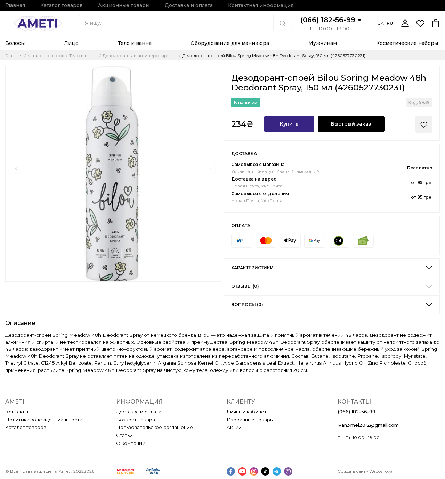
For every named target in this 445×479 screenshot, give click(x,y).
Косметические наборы (407, 43)
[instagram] (254, 471)
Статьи (124, 435)
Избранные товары (250, 419)
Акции (234, 427)
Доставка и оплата (189, 5)
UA (381, 23)
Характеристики (252, 267)
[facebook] (231, 471)
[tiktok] (265, 471)
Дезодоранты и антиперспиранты (140, 55)
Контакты (16, 411)
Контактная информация (260, 5)
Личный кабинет (247, 411)
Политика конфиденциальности (44, 419)
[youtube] (242, 471)
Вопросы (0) (247, 304)
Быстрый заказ (351, 124)
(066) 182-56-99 (328, 20)
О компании (130, 443)
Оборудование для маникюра (230, 43)
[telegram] (277, 471)
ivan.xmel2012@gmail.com (368, 425)
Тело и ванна (135, 43)
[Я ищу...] (282, 23)
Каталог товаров (61, 5)
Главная (15, 5)
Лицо (71, 43)
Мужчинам (322, 43)
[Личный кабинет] (405, 23)
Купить (289, 124)
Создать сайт (351, 471)
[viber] (288, 471)
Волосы (15, 43)
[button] (16, 168)
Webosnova (381, 471)
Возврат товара (135, 419)
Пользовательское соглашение (154, 427)
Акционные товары (123, 5)
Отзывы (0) (245, 286)
